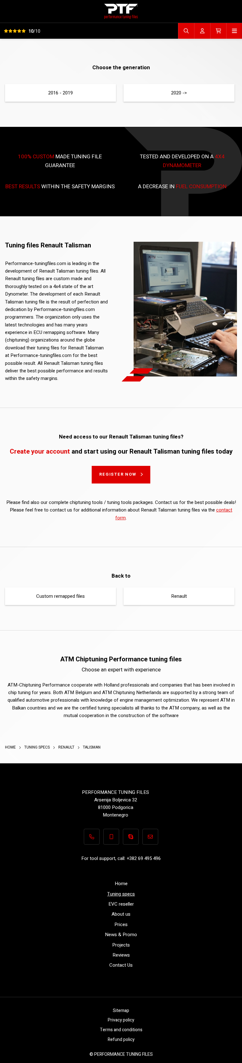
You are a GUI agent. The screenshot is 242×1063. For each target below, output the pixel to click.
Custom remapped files (60, 596)
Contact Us (121, 965)
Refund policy (121, 1039)
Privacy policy (121, 1020)
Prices (121, 924)
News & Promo (121, 934)
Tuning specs (37, 747)
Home (11, 747)
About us (121, 914)
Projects (121, 944)
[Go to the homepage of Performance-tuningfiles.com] (121, 11)
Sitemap (121, 1010)
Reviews (121, 955)
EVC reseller (121, 904)
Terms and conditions (121, 1029)
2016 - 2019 (60, 92)
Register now (117, 474)
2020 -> (179, 92)
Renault (179, 596)
